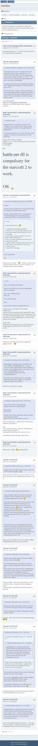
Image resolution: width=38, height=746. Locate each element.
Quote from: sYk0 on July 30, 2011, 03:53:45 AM (17, 360)
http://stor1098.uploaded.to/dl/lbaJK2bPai (15, 102)
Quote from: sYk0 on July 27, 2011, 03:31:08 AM (17, 554)
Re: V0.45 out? (13, 460)
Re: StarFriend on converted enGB (19, 195)
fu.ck (4, 316)
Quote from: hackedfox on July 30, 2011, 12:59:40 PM (18, 201)
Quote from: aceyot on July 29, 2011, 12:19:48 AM (17, 466)
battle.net (11, 154)
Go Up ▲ (25, 742)
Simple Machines (23, 744)
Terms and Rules (18, 742)
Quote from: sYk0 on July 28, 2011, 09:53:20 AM (17, 491)
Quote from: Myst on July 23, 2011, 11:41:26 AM (19, 643)
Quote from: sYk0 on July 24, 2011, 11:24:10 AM (17, 632)
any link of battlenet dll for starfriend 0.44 (19, 46)
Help (4, 46)
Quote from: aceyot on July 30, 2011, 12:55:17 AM (17, 401)
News (4, 113)
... (10, 41)
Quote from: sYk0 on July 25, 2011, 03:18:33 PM (17, 602)
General (5, 195)
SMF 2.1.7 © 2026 (15, 744)
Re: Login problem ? (13, 62)
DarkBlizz (5, 6)
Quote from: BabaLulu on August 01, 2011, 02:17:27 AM (19, 68)
